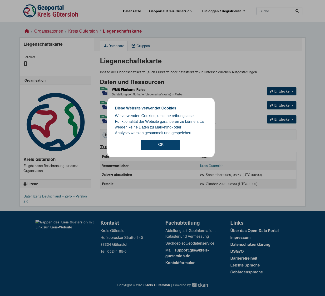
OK (161, 145)
